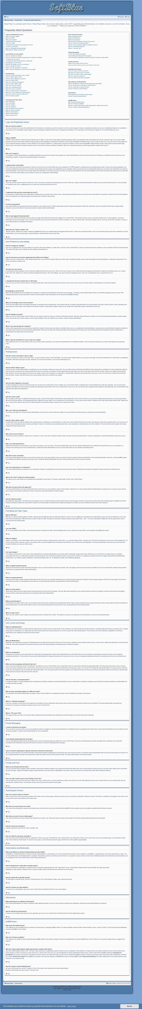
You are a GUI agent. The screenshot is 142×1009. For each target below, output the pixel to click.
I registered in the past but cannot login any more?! (19, 44)
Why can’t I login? (10, 43)
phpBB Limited (55, 927)
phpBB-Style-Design (75, 988)
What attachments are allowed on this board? (80, 94)
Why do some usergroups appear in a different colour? (83, 44)
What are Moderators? (74, 38)
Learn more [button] (71, 1006)
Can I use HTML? (10, 103)
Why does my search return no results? (79, 72)
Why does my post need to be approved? (17, 94)
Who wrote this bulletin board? (76, 102)
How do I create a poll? (12, 80)
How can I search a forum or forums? (78, 70)
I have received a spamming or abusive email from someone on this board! (88, 57)
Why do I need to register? (13, 36)
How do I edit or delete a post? (14, 77)
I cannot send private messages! (77, 54)
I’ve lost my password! (12, 46)
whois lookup (10, 953)
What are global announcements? (15, 108)
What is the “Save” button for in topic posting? (18, 92)
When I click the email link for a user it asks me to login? (21, 69)
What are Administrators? (75, 36)
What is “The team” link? (74, 48)
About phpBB (12, 929)
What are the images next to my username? (17, 64)
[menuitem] (6, 17)
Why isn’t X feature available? (76, 103)
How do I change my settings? (14, 55)
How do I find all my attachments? (77, 96)
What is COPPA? (10, 38)
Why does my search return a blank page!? (80, 74)
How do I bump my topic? (12, 95)
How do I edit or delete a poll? (13, 83)
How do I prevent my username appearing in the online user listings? (24, 57)
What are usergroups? (74, 39)
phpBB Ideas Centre (86, 939)
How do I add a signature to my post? (16, 78)
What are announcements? (13, 110)
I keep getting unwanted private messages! (79, 55)
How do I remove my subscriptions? (78, 88)
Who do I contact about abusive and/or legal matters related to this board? (88, 105)
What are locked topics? (12, 113)
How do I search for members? (76, 76)
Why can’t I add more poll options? (15, 82)
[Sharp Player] (67, 9)
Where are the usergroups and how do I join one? (81, 41)
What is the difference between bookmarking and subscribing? (85, 83)
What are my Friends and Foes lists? (78, 63)
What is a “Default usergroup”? (76, 46)
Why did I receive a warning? (13, 89)
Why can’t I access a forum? (13, 85)
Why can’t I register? (11, 39)
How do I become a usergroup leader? (78, 43)
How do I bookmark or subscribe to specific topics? (82, 85)
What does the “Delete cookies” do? (15, 50)
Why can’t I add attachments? (14, 87)
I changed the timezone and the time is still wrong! (19, 61)
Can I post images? (11, 106)
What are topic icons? (11, 115)
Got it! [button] (129, 1006)
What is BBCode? (10, 101)
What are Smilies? (10, 105)
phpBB (70, 294)
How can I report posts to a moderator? (16, 90)
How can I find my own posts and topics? (79, 77)
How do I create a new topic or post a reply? (17, 75)
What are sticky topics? (12, 111)
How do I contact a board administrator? (79, 107)
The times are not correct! (13, 59)
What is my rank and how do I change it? (17, 67)
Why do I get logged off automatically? (16, 48)
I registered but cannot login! (13, 41)
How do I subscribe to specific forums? (78, 87)
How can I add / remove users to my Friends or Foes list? (83, 65)
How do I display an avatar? (13, 66)
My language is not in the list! (13, 62)
